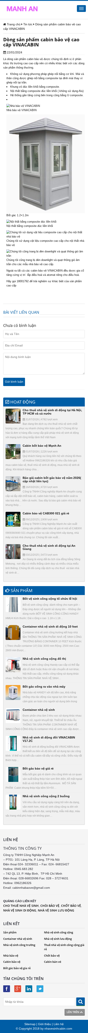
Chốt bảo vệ (52, 955)
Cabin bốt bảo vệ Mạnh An (42, 445)
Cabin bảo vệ (11, 962)
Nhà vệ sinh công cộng (58, 932)
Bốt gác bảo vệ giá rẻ (38, 768)
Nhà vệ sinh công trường (19, 945)
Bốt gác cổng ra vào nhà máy (44, 686)
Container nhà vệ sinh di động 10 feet (50, 626)
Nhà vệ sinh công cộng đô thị (44, 658)
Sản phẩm (9, 932)
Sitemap (29, 1024)
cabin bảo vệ (35, 59)
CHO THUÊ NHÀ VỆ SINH (21, 906)
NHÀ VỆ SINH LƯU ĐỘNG (56, 910)
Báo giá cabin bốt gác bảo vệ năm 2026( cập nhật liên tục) (52, 479)
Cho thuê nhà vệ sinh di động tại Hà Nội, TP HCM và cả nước (52, 411)
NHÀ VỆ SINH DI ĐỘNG (19, 910)
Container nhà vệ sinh (39, 709)
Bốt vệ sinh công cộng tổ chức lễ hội (50, 598)
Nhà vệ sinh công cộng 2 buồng (46, 796)
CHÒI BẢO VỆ (49, 906)
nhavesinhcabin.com (58, 1028)
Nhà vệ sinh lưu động (58, 939)
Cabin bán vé (52, 962)
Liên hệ (59, 1024)
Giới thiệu (44, 1024)
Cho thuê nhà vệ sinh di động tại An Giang (49, 547)
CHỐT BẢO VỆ (71, 906)
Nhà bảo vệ (10, 955)
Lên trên (73, 1012)
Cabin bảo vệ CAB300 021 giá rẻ (46, 513)
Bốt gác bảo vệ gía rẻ (17, 968)
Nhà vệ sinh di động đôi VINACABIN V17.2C (49, 739)
